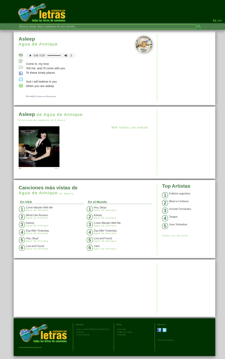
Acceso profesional (166, 340)
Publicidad (122, 335)
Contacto (80, 332)
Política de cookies (125, 332)
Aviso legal (121, 329)
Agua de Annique (38, 44)
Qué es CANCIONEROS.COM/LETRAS (93, 329)
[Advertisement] (186, 133)
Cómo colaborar (83, 335)
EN (220, 20)
